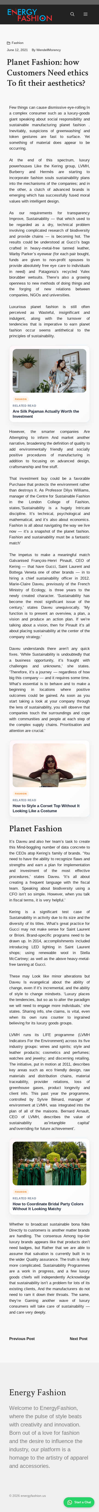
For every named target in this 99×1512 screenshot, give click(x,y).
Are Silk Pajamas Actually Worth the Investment (46, 414)
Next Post (78, 1339)
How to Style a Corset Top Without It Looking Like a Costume (46, 808)
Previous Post (22, 1339)
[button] (72, 14)
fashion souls (42, 178)
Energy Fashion (37, 1392)
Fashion (17, 43)
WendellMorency (48, 50)
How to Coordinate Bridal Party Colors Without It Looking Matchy (48, 1206)
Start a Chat (82, 1502)
